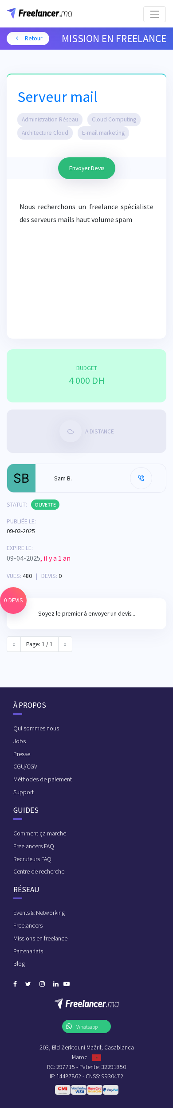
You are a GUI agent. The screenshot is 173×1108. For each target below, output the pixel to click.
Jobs (19, 741)
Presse (21, 754)
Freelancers (28, 925)
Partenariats (28, 951)
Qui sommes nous (36, 728)
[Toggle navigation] (154, 14)
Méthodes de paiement (42, 779)
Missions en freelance (40, 938)
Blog (19, 964)
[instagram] (42, 984)
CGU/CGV (25, 766)
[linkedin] (56, 984)
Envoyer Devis (86, 168)
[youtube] (66, 984)
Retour (33, 38)
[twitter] (28, 984)
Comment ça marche (39, 833)
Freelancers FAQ (33, 846)
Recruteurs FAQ (32, 859)
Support (23, 792)
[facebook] (15, 984)
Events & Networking (39, 913)
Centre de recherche (38, 871)
